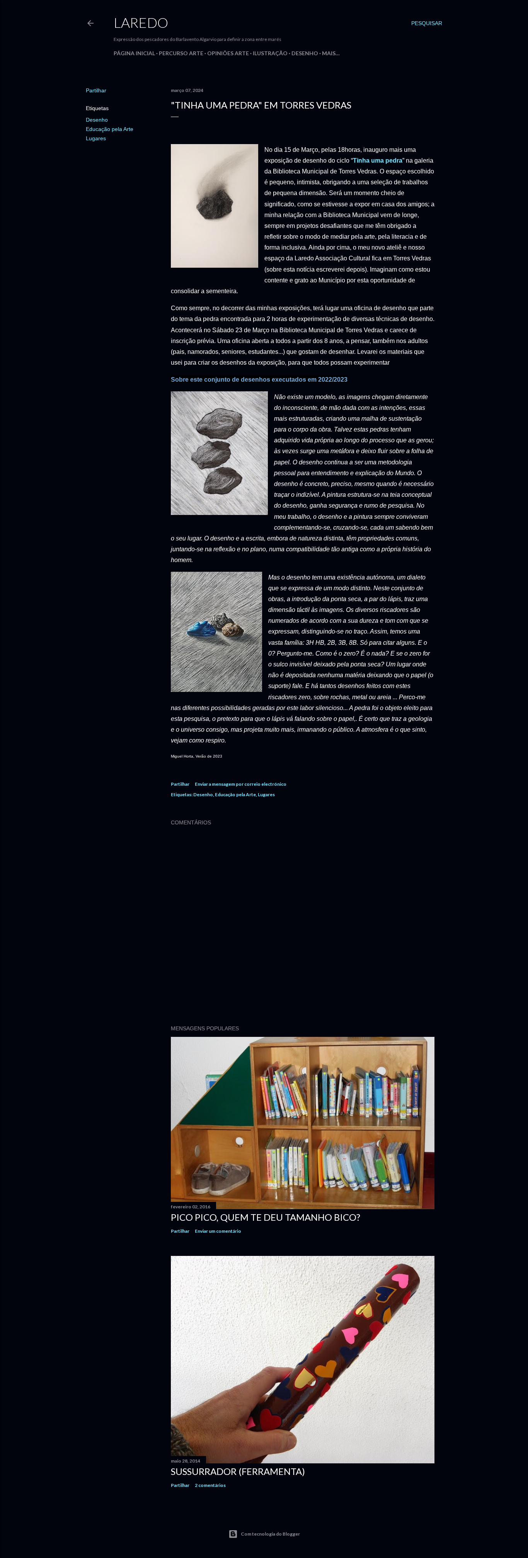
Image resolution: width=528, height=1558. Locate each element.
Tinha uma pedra (377, 160)
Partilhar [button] (96, 90)
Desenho (304, 53)
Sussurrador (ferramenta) (238, 1471)
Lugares (96, 138)
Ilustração (270, 53)
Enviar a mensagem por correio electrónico (240, 784)
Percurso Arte (181, 53)
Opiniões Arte (228, 53)
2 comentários (210, 1485)
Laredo (141, 22)
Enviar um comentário (218, 1231)
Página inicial (134, 53)
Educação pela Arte (109, 129)
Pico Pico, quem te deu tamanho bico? (265, 1217)
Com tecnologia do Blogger (270, 1534)
